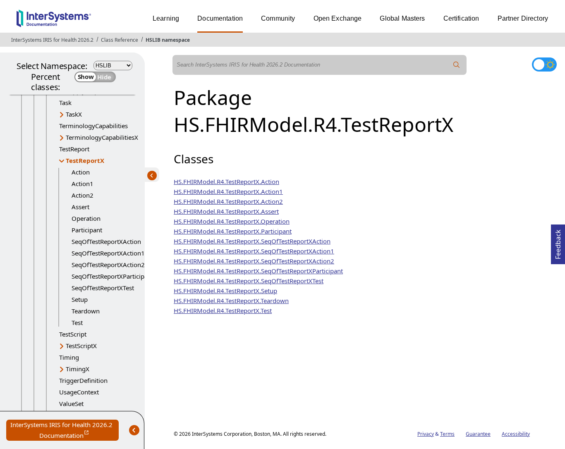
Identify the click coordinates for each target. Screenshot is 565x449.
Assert (80, 207)
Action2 (82, 195)
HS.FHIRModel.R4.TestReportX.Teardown (231, 300)
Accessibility (516, 433)
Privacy (425, 433)
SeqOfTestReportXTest (103, 288)
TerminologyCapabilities (93, 126)
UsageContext (79, 392)
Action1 (82, 183)
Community (278, 18)
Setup (80, 299)
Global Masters (402, 18)
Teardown (86, 311)
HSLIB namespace (168, 39)
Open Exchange (338, 18)
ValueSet (71, 403)
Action (81, 172)
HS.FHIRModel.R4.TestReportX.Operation (232, 221)
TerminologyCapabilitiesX (102, 137)
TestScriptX (81, 346)
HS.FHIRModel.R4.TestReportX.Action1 (228, 191)
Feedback (558, 241)
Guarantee (478, 433)
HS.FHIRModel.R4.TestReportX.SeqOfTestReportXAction (252, 241)
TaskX (74, 114)
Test (77, 322)
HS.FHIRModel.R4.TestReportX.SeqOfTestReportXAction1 (254, 251)
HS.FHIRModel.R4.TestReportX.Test (223, 310)
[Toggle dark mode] (544, 64)
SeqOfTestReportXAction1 (108, 253)
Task (65, 102)
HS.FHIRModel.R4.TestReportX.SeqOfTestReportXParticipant (258, 271)
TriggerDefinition (83, 380)
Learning (166, 18)
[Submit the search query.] (457, 65)
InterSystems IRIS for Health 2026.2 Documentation (64, 430)
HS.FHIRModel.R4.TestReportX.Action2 (228, 201)
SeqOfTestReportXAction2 (108, 264)
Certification (461, 18)
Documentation (220, 18)
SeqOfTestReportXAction (106, 241)
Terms (447, 433)
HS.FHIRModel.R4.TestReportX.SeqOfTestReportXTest (248, 281)
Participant (87, 230)
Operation (86, 218)
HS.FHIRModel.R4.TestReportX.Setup (225, 291)
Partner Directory (523, 18)
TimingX (77, 369)
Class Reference (119, 39)
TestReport (74, 149)
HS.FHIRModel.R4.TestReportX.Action (226, 181)
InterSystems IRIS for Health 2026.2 (52, 39)
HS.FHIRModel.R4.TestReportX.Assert (226, 211)
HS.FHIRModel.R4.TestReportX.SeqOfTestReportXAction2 (254, 261)
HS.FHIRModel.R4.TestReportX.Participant (233, 231)
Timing (69, 357)
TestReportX (85, 160)
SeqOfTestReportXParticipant (112, 276)
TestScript (72, 334)
